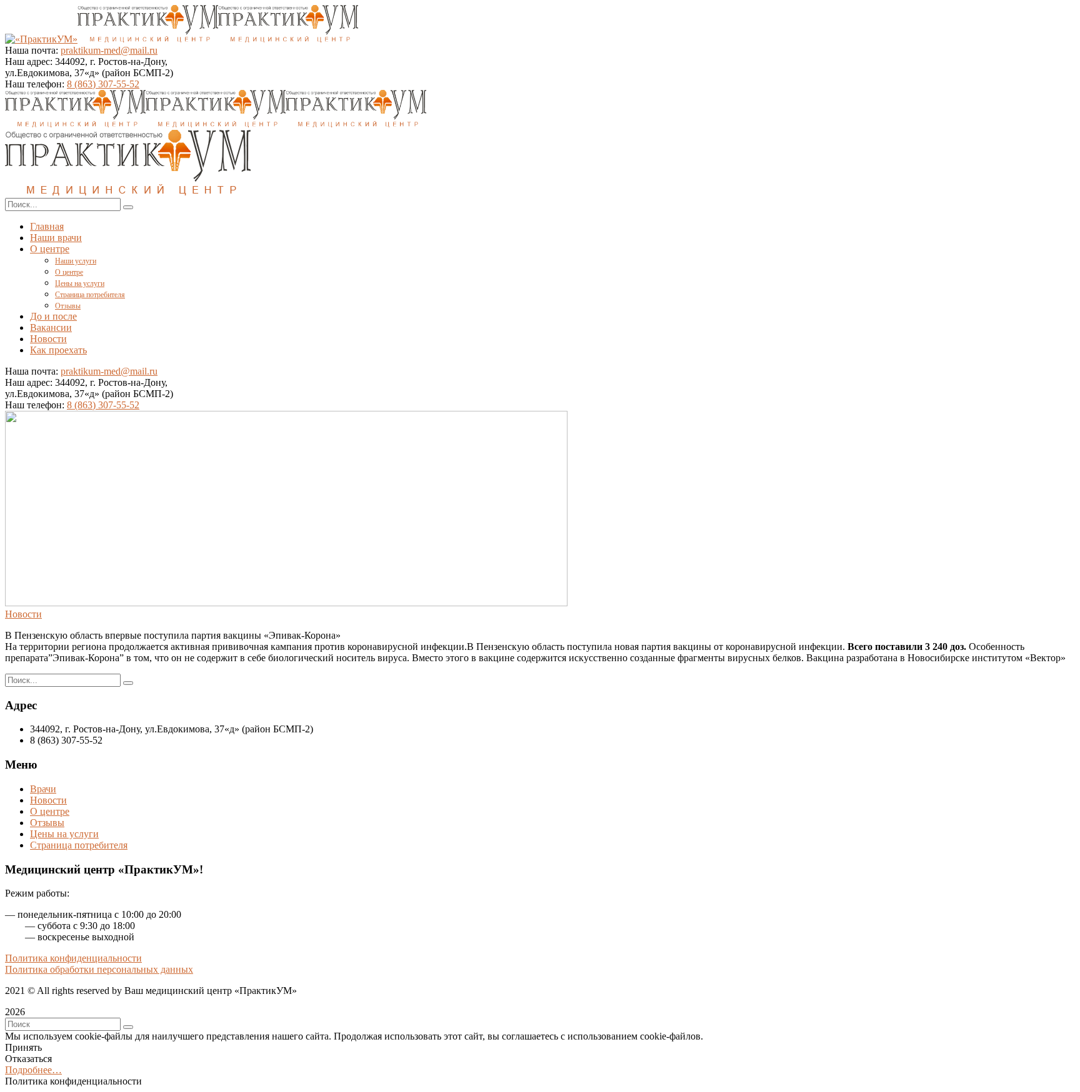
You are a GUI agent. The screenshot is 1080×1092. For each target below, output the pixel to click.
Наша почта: (31, 50)
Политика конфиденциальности (73, 958)
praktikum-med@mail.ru (109, 50)
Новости (23, 614)
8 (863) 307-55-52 (103, 84)
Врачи (43, 789)
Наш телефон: (36, 84)
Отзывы (47, 822)
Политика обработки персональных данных (99, 969)
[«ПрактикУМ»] (41, 39)
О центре (49, 811)
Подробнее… (33, 1070)
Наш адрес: (28, 61)
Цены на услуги (64, 834)
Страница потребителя (79, 845)
